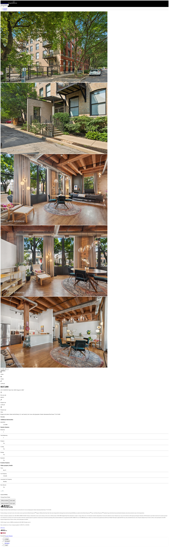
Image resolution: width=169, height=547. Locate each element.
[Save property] (4, 369)
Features (5, 9)
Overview (5, 8)
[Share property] (7, 369)
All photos (3, 370)
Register (5, 6)
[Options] (2, 369)
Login (2, 6)
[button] (84, 47)
